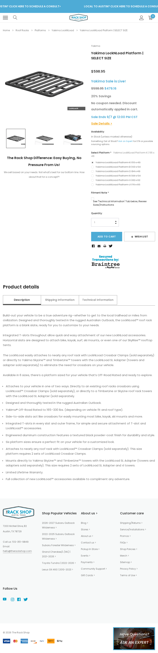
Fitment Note (100, 192)
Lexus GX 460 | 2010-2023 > (57, 569)
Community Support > (94, 568)
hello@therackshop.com (17, 551)
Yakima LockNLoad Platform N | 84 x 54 (118, 175)
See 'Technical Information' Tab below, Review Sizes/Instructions (120, 203)
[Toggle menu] (5, 18)
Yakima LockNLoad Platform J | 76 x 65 (118, 184)
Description (22, 300)
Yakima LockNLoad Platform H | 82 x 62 (118, 180)
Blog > (84, 523)
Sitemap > (126, 562)
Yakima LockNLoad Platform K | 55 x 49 (118, 162)
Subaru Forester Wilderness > (59, 545)
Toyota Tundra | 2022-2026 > (59, 563)
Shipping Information (60, 300)
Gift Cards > (88, 575)
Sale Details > (101, 123)
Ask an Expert (125, 141)
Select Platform (122, 154)
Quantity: (97, 213)
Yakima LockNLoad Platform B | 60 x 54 (118, 166)
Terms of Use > (128, 575)
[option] (44, 83)
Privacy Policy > (129, 568)
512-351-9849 (20, 541)
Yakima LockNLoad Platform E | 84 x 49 (118, 171)
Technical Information (97, 300)
